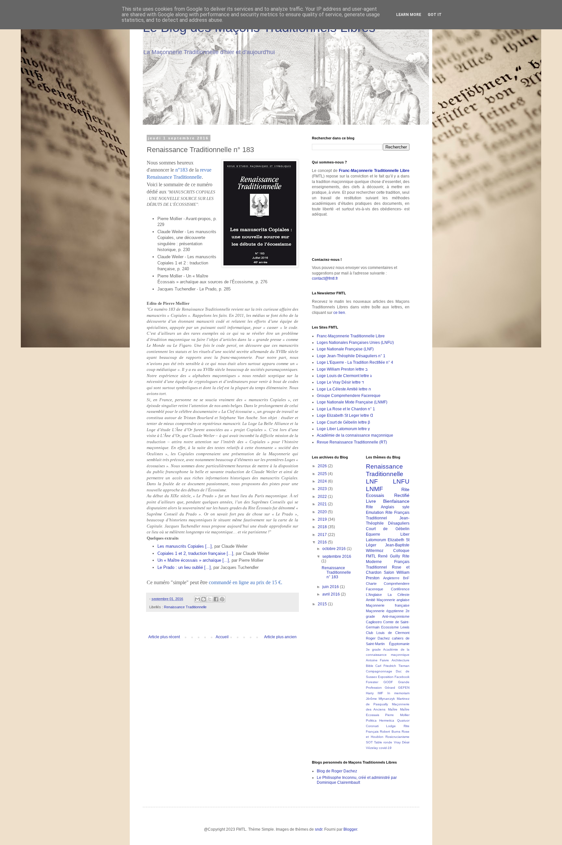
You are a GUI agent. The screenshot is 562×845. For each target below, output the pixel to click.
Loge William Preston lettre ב (342, 369)
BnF (406, 578)
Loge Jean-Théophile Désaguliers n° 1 (351, 356)
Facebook (402, 677)
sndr (318, 829)
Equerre (373, 534)
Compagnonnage (379, 671)
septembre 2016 (336, 556)
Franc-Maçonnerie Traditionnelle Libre (374, 170)
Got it (435, 14)
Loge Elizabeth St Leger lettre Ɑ (345, 415)
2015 (323, 604)
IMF (380, 693)
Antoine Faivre (377, 660)
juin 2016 (331, 586)
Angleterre (391, 578)
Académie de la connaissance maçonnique (355, 435)
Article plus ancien (280, 637)
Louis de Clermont (392, 633)
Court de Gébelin (388, 529)
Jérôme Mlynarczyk (380, 698)
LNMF (374, 489)
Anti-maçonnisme (395, 616)
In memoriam (398, 693)
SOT (369, 742)
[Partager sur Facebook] (216, 599)
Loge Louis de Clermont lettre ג (344, 375)
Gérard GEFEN (397, 687)
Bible (369, 666)
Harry (370, 693)
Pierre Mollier (397, 715)
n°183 (181, 170)
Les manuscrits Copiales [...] (184, 546)
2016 (323, 542)
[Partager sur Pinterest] (222, 599)
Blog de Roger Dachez (337, 771)
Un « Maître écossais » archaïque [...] (193, 560)
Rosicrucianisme (397, 737)
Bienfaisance (396, 501)
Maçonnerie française (388, 605)
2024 (323, 481)
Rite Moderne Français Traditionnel (388, 562)
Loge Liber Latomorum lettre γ (343, 429)
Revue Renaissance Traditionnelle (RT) (352, 442)
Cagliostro (374, 622)
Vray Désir (401, 742)
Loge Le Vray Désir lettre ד (340, 382)
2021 (323, 504)
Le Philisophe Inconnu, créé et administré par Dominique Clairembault (357, 779)
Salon (389, 572)
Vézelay (372, 748)
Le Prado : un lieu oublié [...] (184, 567)
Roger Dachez (378, 638)
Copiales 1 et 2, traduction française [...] (195, 553)
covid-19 (385, 748)
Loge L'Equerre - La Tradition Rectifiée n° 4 (355, 362)
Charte (371, 583)
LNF (372, 481)
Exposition (386, 677)
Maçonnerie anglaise (393, 600)
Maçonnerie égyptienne (385, 611)
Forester (372, 682)
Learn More (408, 14)
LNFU (401, 481)
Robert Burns (390, 731)
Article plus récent (164, 637)
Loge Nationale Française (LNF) (345, 349)
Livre (371, 501)
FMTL (371, 556)
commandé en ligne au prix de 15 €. (245, 582)
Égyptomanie (399, 644)
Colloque (401, 550)
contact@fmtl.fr (325, 278)
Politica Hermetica (380, 720)
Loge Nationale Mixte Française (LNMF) (352, 402)
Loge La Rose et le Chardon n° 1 (346, 409)
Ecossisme (390, 627)
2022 (323, 496)
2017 (323, 534)
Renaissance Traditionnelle (185, 607)
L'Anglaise (374, 595)
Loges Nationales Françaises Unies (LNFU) (355, 342)
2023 (323, 488)
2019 (323, 519)
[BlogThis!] (203, 599)
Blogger (350, 829)
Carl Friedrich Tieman (392, 666)
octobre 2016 (334, 548)
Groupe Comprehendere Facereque (349, 395)
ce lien (339, 312)
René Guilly (389, 556)
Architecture (400, 660)
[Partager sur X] (210, 599)
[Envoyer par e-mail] (197, 599)
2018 (323, 527)
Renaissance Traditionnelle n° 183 (336, 573)
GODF (388, 682)
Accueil (222, 637)
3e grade (373, 649)
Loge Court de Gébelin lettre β (343, 422)
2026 (323, 466)
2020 (323, 512)
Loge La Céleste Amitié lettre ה (344, 389)
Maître (392, 709)
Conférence (400, 589)
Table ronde (383, 742)
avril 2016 (331, 594)
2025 (323, 474)
